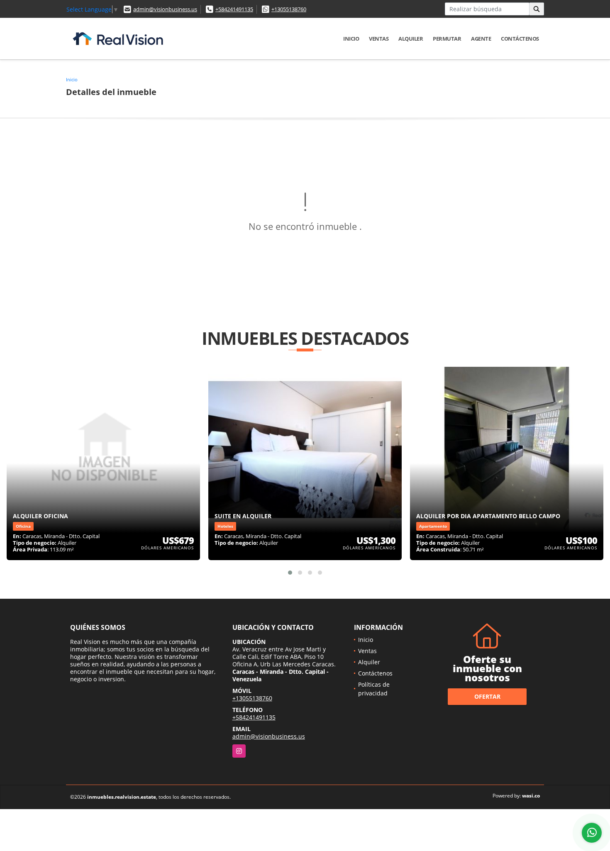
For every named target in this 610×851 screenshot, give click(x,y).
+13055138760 (288, 9)
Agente (481, 38)
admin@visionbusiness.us (165, 9)
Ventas (378, 38)
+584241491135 (234, 9)
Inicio (351, 38)
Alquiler (410, 38)
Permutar (447, 38)
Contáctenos (520, 38)
